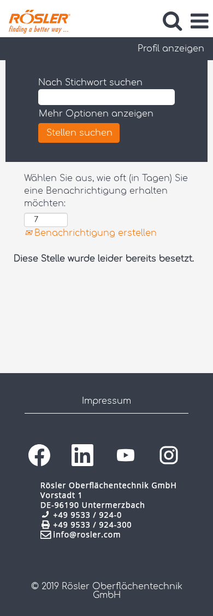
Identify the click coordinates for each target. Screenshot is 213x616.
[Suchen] (172, 20)
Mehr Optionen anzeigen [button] (96, 114)
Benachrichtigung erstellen (94, 233)
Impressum (106, 401)
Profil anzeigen (171, 49)
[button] (199, 21)
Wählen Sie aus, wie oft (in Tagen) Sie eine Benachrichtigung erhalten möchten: (106, 190)
